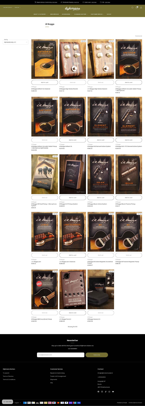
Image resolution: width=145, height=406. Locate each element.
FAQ (51, 383)
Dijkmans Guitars (80, 14)
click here (54, 2)
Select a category (40, 14)
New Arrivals (54, 14)
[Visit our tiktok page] (106, 392)
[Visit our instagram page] (102, 392)
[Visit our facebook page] (98, 392)
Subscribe (97, 355)
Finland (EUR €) (7, 7)
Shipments (53, 379)
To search (6, 373)
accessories (66, 14)
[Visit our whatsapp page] (109, 392)
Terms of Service (8, 376)
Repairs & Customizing (57, 373)
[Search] (132, 7)
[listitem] (46, 2)
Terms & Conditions (9, 379)
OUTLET (109, 14)
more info (76, 2)
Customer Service (96, 14)
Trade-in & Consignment (58, 376)
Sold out (72, 82)
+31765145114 (102, 377)
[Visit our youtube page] (113, 392)
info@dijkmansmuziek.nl (105, 373)
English (17, 7)
